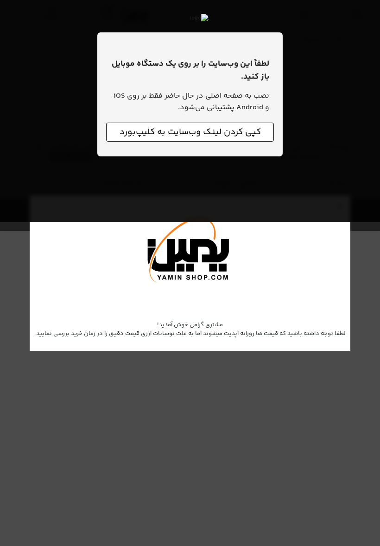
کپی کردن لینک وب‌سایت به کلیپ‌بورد (190, 132)
